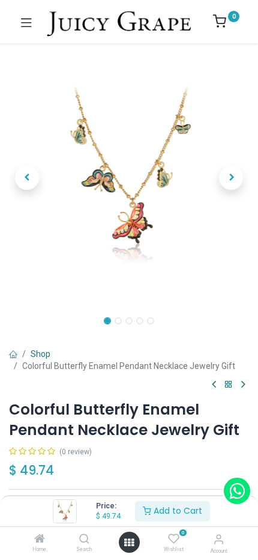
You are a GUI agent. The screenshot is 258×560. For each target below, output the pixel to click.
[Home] (39, 539)
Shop (40, 354)
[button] (27, 178)
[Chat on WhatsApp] (237, 491)
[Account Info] (218, 539)
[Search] (84, 539)
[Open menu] (129, 542)
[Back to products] (228, 385)
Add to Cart (176, 511)
